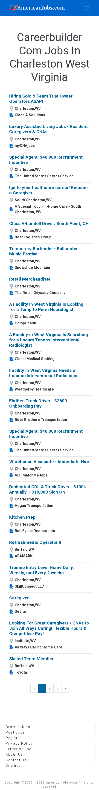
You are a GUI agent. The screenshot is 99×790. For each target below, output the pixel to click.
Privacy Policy (19, 744)
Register (13, 738)
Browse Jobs (18, 727)
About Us (14, 755)
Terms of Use (18, 749)
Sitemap (13, 766)
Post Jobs (15, 732)
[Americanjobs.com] (38, 8)
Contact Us (16, 760)
